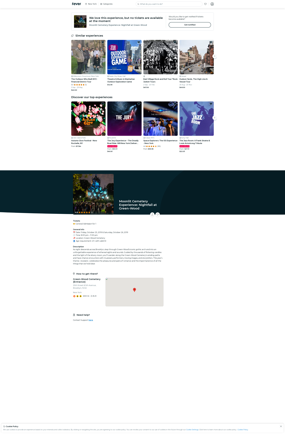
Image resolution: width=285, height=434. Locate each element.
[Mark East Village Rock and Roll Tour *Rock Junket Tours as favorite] (174, 42)
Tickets (189, 213)
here (91, 320)
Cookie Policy (243, 430)
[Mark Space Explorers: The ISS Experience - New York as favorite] (174, 103)
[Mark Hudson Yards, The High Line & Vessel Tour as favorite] (211, 42)
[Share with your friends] (152, 214)
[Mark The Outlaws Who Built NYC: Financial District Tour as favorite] (102, 42)
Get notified (189, 25)
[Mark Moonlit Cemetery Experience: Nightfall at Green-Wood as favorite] (157, 214)
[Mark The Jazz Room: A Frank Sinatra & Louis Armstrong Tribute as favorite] (211, 103)
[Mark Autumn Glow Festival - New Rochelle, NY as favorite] (102, 103)
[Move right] (214, 56)
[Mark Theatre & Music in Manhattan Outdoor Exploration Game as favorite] (138, 42)
